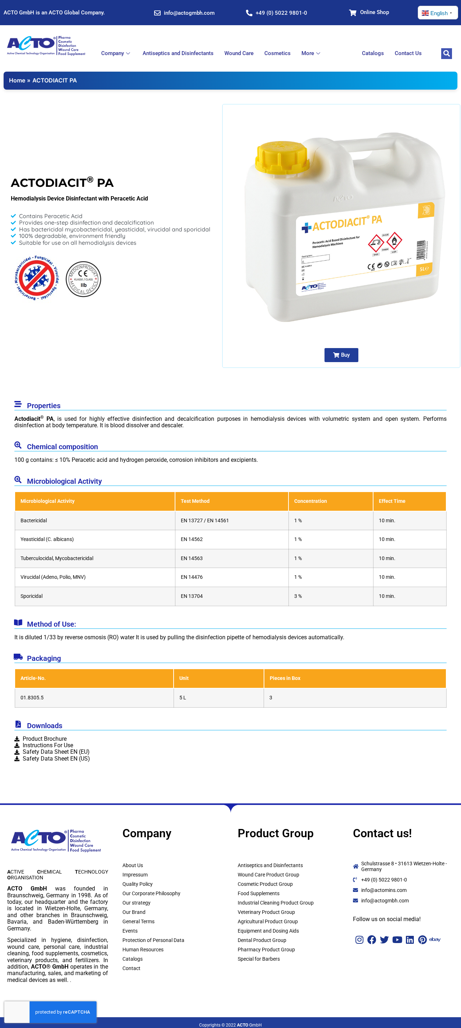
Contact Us (408, 53)
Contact (131, 968)
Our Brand (134, 912)
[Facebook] (372, 939)
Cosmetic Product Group (265, 884)
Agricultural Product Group (268, 921)
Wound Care (239, 53)
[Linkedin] (409, 939)
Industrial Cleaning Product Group (276, 903)
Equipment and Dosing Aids (268, 931)
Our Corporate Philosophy (151, 893)
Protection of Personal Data (153, 940)
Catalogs (373, 53)
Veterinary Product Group (266, 912)
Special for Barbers (259, 959)
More (307, 53)
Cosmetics (277, 53)
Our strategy (136, 903)
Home (17, 80)
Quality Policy (137, 884)
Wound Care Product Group (268, 875)
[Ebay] (435, 939)
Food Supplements (258, 893)
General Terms (138, 921)
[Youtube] (397, 939)
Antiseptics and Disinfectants (178, 53)
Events (130, 931)
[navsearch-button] (446, 53)
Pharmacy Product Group (266, 949)
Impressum (135, 875)
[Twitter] (384, 939)
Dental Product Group (262, 940)
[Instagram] (359, 939)
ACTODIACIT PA (54, 80)
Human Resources (143, 949)
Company (112, 53)
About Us (132, 865)
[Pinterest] (422, 939)
